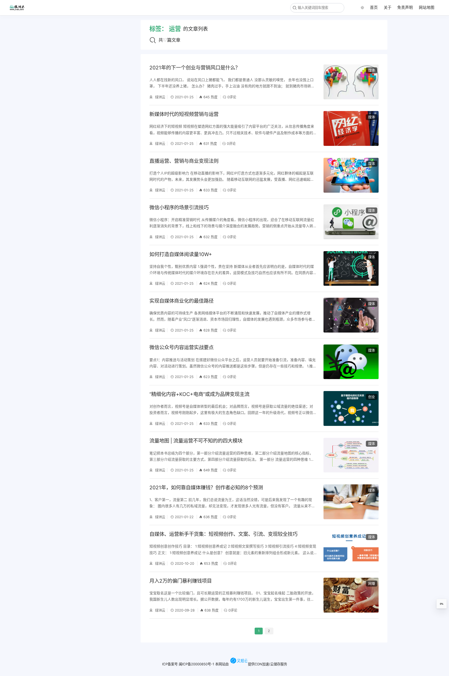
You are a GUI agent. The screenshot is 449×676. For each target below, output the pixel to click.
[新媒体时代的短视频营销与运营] (351, 128)
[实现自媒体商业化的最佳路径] (351, 315)
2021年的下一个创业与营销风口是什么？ (194, 67)
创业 (371, 397)
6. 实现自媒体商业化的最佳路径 (35, 66)
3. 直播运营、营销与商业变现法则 (37, 42)
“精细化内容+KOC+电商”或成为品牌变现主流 (199, 394)
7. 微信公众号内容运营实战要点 (35, 74)
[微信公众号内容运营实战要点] (351, 361)
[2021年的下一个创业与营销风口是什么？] (351, 81)
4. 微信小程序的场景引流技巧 (33, 50)
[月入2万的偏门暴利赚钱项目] (351, 595)
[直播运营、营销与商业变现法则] (351, 175)
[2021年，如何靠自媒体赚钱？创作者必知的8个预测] (351, 501)
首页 (374, 7)
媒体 (371, 70)
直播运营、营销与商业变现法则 (184, 161)
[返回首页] (19, 7)
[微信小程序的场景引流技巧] (351, 221)
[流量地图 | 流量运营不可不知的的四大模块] (351, 455)
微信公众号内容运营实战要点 (181, 347)
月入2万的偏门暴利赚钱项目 (180, 581)
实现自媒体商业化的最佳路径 (181, 301)
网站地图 (426, 7)
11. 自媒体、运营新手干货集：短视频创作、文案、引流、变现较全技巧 (38, 133)
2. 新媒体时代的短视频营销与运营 (37, 33)
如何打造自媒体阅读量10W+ (180, 254)
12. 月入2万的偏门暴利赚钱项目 (35, 141)
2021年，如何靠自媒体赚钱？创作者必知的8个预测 (206, 487)
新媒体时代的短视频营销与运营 (184, 114)
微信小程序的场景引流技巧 (179, 207)
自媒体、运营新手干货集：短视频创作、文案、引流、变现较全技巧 (223, 534)
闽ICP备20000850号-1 (196, 664)
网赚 (371, 583)
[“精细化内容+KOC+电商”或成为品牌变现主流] (351, 408)
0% (441, 604)
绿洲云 (159, 97)
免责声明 (405, 7)
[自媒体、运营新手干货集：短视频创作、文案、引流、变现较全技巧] (351, 548)
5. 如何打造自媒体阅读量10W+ (34, 58)
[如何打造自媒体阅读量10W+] (351, 268)
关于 (388, 7)
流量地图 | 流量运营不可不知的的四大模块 (195, 441)
